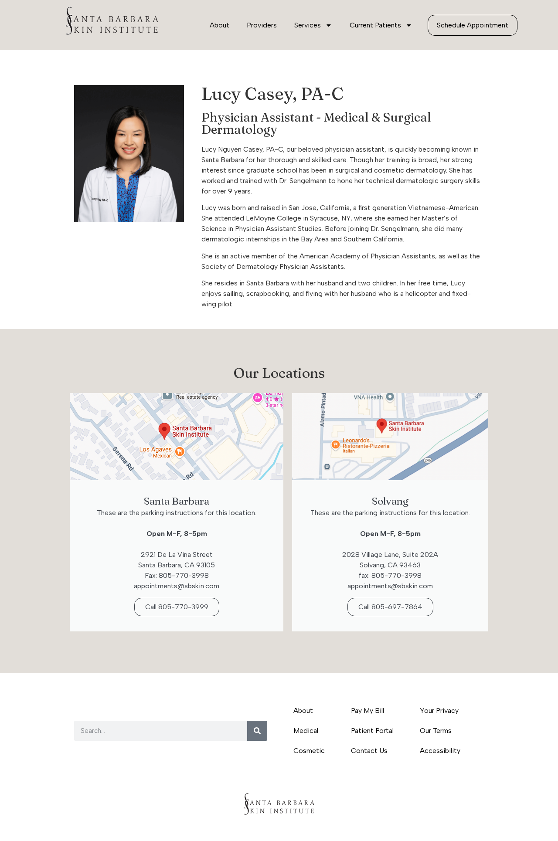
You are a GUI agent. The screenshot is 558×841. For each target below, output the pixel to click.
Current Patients (375, 25)
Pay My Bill (367, 710)
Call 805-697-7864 (390, 607)
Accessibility (440, 750)
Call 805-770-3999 (176, 607)
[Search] (257, 731)
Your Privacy (439, 710)
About (219, 25)
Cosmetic (309, 750)
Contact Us (369, 750)
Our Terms (436, 730)
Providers (262, 25)
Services (307, 25)
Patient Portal (372, 730)
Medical (305, 730)
